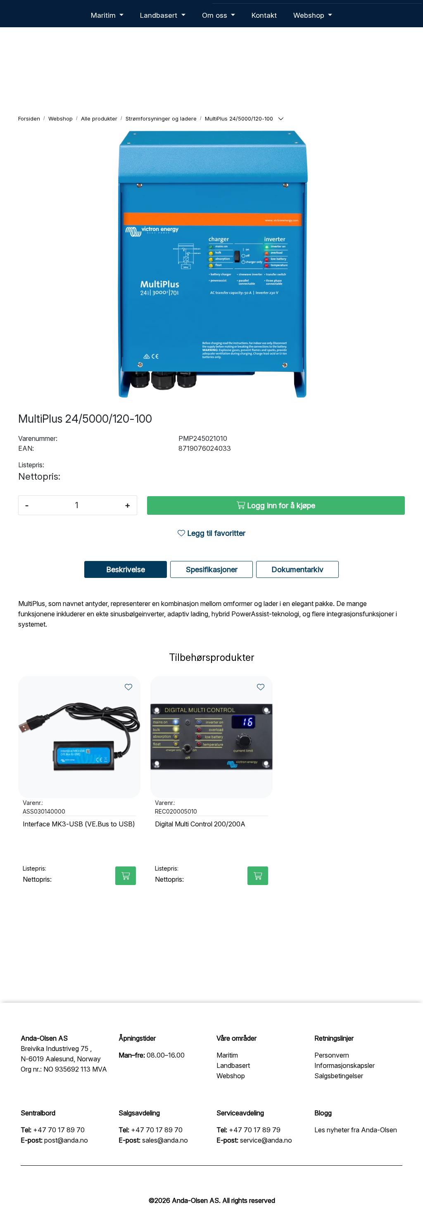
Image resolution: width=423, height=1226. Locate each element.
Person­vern (331, 1055)
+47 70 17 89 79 (254, 1130)
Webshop (309, 15)
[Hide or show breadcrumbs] (281, 119)
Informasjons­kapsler (344, 1065)
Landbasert (159, 15)
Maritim (104, 15)
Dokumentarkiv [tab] (297, 569)
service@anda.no (266, 1140)
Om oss (215, 15)
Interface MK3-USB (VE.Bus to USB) (79, 824)
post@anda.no (66, 1140)
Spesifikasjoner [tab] (212, 569)
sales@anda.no (165, 1140)
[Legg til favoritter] (128, 687)
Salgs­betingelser (338, 1076)
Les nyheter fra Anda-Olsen (355, 1130)
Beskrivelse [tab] (125, 569)
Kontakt (264, 15)
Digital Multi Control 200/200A (200, 824)
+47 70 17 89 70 (59, 1130)
